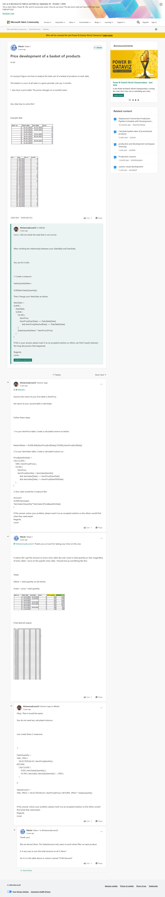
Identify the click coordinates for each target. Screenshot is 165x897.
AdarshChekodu (139, 124)
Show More (27, 870)
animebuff (133, 170)
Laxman (133, 137)
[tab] (133, 100)
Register (146, 22)
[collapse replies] (8, 382)
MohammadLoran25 (28, 228)
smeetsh (132, 150)
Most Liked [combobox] (100, 375)
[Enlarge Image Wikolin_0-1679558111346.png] (32, 134)
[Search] (138, 22)
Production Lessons (127, 156)
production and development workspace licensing (137, 145)
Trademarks (153, 886)
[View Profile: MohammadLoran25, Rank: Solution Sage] (16, 384)
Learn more (108, 35)
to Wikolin (41, 228)
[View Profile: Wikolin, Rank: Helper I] (13, 48)
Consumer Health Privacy (41, 892)
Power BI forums (34, 29)
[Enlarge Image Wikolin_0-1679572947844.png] (39, 602)
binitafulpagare (137, 160)
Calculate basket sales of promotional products (135, 132)
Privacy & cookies (127, 886)
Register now (8, 13)
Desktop (46, 29)
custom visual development (131, 166)
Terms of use (141, 886)
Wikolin (21, 46)
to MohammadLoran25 (49, 830)
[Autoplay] (130, 100)
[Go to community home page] (23, 22)
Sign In (154, 22)
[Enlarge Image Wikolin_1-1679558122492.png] (24, 181)
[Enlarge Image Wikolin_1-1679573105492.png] (28, 654)
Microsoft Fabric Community (16, 29)
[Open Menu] (156, 29)
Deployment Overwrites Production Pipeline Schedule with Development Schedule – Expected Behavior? (135, 120)
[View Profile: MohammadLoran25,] (16, 229)
